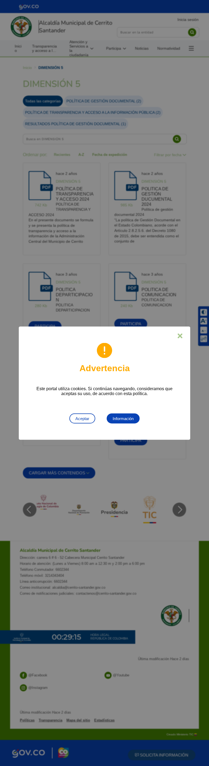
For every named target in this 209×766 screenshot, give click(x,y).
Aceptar (82, 418)
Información (123, 418)
